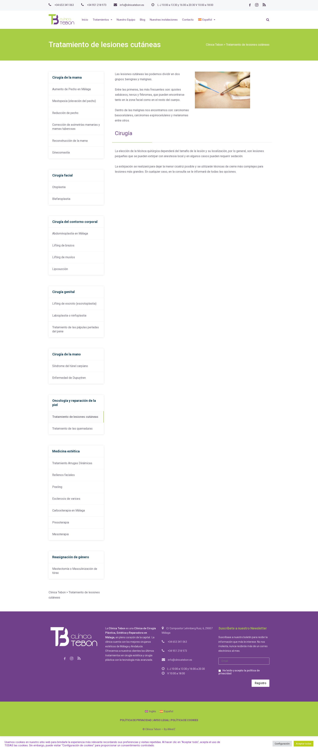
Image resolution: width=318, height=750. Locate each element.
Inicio (85, 19)
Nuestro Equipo (126, 19)
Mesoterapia (60, 534)
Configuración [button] (282, 743)
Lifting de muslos (63, 257)
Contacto (188, 19)
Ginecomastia (61, 152)
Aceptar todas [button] (303, 743)
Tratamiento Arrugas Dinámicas (72, 463)
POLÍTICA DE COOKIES (184, 720)
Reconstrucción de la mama (70, 140)
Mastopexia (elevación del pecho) (74, 101)
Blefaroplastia (61, 199)
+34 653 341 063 (64, 4)
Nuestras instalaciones (164, 19)
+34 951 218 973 (96, 4)
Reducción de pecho (65, 113)
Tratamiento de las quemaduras (72, 428)
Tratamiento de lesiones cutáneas (75, 417)
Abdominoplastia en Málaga (70, 233)
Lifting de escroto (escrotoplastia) (74, 303)
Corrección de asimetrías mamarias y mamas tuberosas (76, 126)
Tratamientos (101, 19)
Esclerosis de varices (66, 498)
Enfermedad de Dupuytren (69, 378)
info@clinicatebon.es (132, 4)
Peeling (57, 487)
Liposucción (60, 269)
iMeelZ (171, 729)
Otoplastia (59, 187)
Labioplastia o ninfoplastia (69, 315)
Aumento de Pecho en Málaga (71, 89)
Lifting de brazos (63, 245)
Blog (142, 19)
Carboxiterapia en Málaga (68, 510)
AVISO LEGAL (161, 720)
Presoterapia (60, 522)
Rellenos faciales (63, 475)
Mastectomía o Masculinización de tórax (74, 571)
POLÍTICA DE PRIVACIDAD (136, 720)
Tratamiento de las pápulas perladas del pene (75, 329)
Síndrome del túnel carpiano (70, 366)
